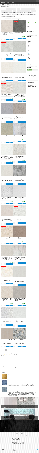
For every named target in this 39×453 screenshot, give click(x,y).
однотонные (30, 12)
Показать (29, 69)
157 (18, 350)
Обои (29, 84)
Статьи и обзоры (15, 448)
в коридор (22, 14)
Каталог (3, 2)
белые (18, 10)
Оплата (2, 450)
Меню (8, 2)
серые (10, 12)
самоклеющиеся (5, 12)
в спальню (9, 14)
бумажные (10, 10)
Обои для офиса (30, 85)
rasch (25, 12)
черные (14, 12)
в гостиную (9, 16)
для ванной (4, 16)
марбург (13, 14)
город (18, 12)
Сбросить (35, 69)
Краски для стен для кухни (32, 86)
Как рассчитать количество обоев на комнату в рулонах (32, 75)
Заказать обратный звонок (16, 439)
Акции (14, 449)
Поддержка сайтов (35, 451)
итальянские (32, 14)
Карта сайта (14, 451)
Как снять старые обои (31, 76)
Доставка (2, 451)
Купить (9, 39)
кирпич (14, 10)
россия (21, 12)
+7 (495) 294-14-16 (15, 438)
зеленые (17, 14)
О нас (2, 448)
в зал (14, 16)
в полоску (4, 14)
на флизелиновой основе (25, 10)
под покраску (4, 10)
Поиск (12, 2)
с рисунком (33, 10)
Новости (2, 449)
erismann (27, 14)
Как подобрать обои (31, 77)
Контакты (14, 450)
